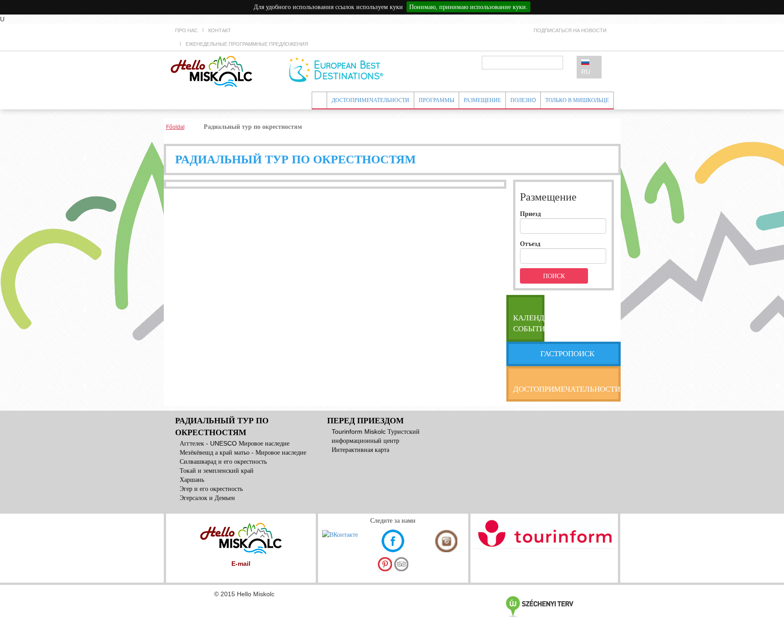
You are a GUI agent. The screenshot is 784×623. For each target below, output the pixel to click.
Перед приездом (365, 420)
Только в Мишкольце (577, 100)
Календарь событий (528, 323)
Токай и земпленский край (217, 470)
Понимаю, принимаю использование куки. (468, 6)
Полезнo (523, 100)
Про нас (186, 30)
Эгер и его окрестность (211, 488)
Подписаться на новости (570, 30)
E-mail (240, 563)
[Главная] (211, 70)
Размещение (482, 100)
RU (585, 71)
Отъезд (530, 243)
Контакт (219, 30)
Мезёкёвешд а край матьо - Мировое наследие (243, 452)
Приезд (530, 213)
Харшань (192, 479)
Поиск (554, 276)
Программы (436, 100)
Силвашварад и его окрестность (223, 461)
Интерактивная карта (360, 449)
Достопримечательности (370, 100)
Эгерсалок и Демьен (207, 497)
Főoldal (175, 127)
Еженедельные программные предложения (247, 44)
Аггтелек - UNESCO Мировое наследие (234, 443)
